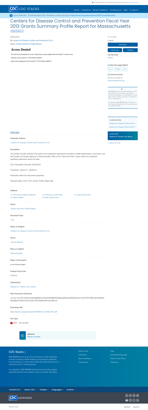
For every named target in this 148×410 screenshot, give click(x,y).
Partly (117, 69)
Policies (43, 389)
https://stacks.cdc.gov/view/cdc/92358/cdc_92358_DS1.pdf (33, 312)
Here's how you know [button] (131, 2)
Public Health (18, 197)
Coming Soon (116, 10)
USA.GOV (136, 407)
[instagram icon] (134, 395)
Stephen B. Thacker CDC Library (23, 287)
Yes (110, 69)
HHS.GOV (127, 407)
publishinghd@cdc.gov (116, 80)
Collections (86, 10)
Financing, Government (53, 195)
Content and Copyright (118, 355)
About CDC (29, 389)
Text (12, 220)
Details (110, 58)
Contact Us (114, 362)
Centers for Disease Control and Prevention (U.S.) (33, 40)
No (125, 69)
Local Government (83, 195)
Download (123, 44)
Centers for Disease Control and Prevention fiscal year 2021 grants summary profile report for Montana (122, 127)
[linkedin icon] (137, 395)
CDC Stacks (16, 352)
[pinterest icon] (130, 400)
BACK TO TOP (115, 143)
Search (135, 10)
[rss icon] (137, 400)
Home (76, 10)
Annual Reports (17, 242)
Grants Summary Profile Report (28, 44)
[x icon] (130, 395)
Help (126, 10)
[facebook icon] (126, 395)
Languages (57, 389)
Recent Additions (100, 10)
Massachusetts (17, 253)
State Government (51, 197)
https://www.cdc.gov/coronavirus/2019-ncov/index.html (93, 15)
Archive (70, 389)
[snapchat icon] (134, 400)
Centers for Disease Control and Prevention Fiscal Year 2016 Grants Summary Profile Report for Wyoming (122, 123)
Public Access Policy (118, 358)
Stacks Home (83, 351)
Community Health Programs (24, 195)
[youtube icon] (126, 400)
